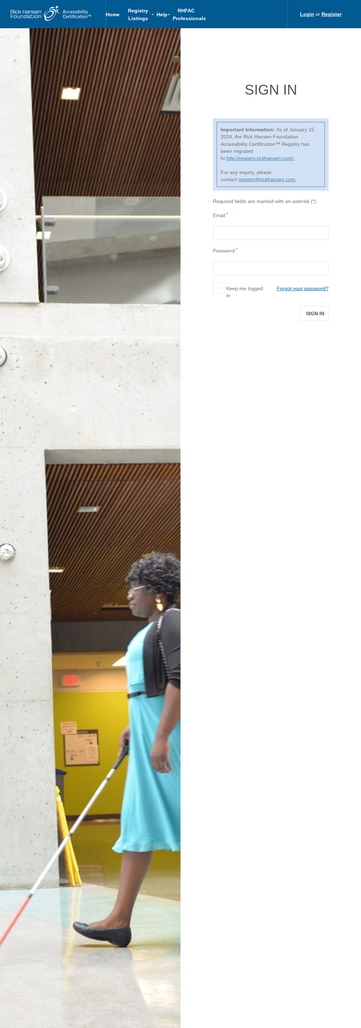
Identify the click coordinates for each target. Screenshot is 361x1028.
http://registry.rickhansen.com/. (260, 158)
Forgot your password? (303, 288)
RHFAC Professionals (188, 14)
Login (307, 14)
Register (332, 14)
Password (224, 250)
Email (219, 215)
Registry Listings (138, 14)
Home (113, 14)
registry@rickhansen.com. (267, 179)
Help (162, 14)
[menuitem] (115, 14)
